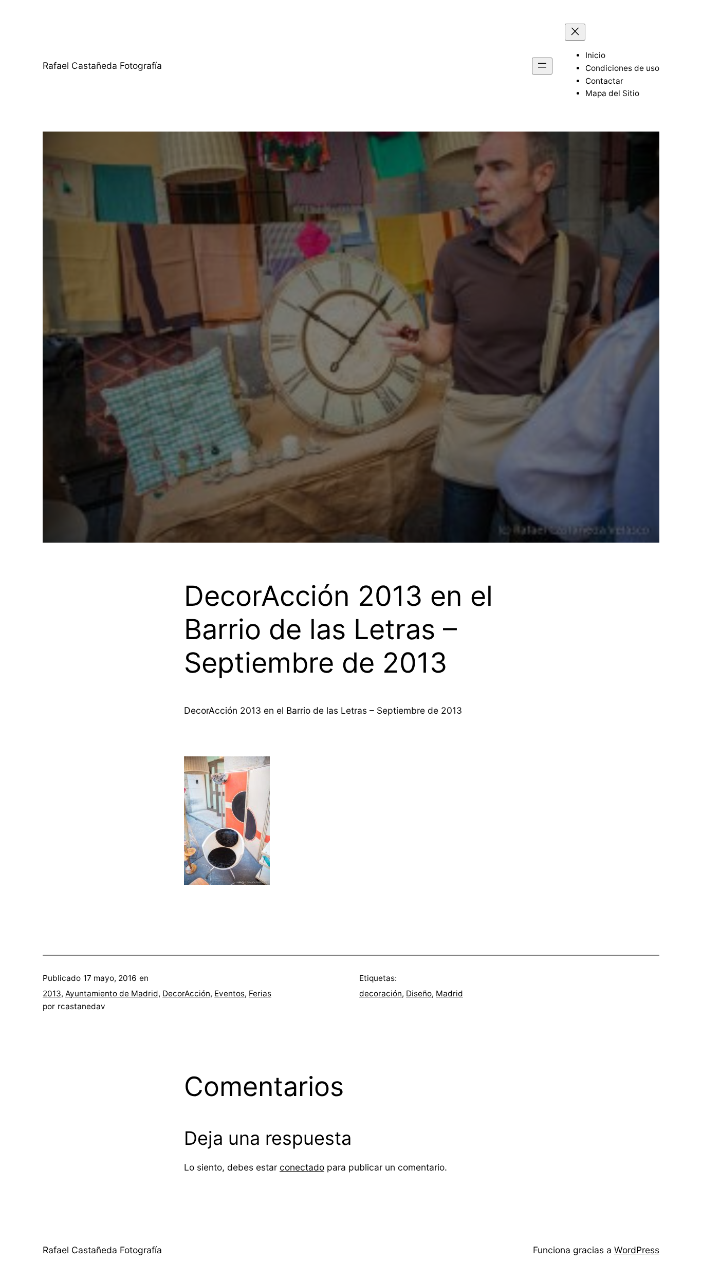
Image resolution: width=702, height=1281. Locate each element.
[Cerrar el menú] (575, 32)
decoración (380, 993)
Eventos (229, 993)
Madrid (449, 993)
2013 (52, 993)
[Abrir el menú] (542, 66)
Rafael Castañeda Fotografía (102, 65)
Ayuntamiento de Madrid (111, 993)
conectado (302, 1167)
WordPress (636, 1250)
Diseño (419, 993)
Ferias (260, 993)
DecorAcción (186, 993)
